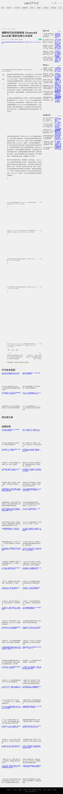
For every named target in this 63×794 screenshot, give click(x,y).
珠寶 (9, 349)
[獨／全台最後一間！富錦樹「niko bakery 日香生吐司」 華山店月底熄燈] (32, 435)
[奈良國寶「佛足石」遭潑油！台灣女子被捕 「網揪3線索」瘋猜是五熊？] (11, 475)
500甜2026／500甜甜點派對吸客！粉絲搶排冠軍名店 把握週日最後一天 (32, 582)
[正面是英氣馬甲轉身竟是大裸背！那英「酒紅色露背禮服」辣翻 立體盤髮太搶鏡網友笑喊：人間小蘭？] (11, 652)
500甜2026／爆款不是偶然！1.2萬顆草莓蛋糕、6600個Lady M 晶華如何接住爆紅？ (11, 622)
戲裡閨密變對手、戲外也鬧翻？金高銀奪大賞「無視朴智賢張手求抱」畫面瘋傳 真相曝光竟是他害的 (11, 503)
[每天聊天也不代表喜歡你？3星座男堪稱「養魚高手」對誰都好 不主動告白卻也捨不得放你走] (32, 475)
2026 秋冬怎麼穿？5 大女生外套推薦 (48, 148)
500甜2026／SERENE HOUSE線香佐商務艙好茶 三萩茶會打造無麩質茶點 (32, 642)
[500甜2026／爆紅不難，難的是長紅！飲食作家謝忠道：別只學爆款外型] (11, 593)
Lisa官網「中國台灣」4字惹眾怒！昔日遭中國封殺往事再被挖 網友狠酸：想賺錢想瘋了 (32, 543)
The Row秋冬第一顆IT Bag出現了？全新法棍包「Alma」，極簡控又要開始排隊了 (11, 701)
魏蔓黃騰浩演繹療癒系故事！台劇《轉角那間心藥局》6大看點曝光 (31, 720)
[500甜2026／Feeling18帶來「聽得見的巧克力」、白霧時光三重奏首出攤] (11, 732)
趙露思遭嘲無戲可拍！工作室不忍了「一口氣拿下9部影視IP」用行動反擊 (11, 543)
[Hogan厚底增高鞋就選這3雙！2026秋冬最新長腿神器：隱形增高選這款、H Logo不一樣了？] (32, 494)
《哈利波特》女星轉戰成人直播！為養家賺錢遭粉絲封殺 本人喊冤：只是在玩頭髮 (11, 563)
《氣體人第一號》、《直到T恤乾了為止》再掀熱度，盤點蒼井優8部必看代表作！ (11, 760)
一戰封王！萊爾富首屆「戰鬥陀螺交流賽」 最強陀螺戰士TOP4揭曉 (11, 582)
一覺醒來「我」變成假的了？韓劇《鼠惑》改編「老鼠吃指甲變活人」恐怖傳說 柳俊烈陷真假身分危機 (32, 681)
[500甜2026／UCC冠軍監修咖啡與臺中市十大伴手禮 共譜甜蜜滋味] (11, 672)
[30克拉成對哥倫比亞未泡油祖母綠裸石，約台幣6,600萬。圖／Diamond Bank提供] (24, 245)
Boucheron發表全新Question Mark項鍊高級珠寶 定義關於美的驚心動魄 (11, 387)
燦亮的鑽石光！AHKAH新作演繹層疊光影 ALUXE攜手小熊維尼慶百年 (11, 407)
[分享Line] (3, 79)
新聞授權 (20, 789)
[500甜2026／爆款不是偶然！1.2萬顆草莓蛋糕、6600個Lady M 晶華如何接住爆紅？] (11, 613)
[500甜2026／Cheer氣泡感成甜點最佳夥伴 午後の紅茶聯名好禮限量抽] (11, 633)
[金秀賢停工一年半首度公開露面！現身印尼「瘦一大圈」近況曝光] (11, 455)
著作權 (29, 789)
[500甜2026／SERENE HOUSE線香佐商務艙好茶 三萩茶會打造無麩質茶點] (32, 633)
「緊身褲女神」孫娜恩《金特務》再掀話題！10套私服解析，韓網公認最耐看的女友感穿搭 (48, 144)
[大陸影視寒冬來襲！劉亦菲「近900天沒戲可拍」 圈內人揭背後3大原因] (32, 732)
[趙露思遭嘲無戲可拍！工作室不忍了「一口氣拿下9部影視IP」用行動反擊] (11, 534)
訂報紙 (44, 789)
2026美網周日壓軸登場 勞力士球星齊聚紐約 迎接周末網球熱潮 (32, 621)
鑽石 (13, 349)
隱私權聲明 (34, 789)
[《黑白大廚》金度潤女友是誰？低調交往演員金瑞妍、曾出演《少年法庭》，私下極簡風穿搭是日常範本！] (11, 771)
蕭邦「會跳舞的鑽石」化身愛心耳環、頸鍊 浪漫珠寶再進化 (31, 387)
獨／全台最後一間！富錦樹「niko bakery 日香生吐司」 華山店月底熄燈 (32, 444)
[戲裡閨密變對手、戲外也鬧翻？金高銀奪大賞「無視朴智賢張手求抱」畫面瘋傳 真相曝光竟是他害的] (11, 494)
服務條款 (25, 789)
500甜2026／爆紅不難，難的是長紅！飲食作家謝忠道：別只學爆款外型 (11, 602)
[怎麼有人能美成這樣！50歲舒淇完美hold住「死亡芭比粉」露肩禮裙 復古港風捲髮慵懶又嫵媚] (32, 751)
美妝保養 (25, 8)
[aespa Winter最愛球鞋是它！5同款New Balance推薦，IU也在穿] (32, 514)
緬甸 (17, 349)
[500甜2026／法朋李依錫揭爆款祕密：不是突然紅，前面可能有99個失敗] (32, 593)
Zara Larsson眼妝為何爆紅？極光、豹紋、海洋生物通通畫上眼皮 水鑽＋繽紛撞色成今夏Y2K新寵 (10, 721)
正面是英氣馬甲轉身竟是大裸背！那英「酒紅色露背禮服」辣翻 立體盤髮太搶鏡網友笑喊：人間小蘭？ (11, 662)
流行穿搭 (17, 8)
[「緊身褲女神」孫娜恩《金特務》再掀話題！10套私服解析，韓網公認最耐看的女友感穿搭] (58, 143)
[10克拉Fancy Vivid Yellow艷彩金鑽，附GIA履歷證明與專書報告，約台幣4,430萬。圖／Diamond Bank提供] (24, 217)
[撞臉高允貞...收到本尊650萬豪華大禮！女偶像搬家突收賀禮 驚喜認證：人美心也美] (32, 455)
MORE (59, 31)
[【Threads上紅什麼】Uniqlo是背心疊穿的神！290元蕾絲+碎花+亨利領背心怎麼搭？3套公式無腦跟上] (32, 554)
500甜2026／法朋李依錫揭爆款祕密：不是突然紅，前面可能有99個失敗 (31, 602)
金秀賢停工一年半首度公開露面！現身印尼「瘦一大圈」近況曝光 (11, 463)
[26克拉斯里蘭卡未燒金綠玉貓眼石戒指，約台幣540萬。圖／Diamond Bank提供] (24, 274)
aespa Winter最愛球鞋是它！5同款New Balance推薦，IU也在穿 (32, 522)
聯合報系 (40, 789)
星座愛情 (53, 8)
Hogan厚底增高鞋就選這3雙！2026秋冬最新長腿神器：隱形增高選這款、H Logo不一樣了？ (32, 503)
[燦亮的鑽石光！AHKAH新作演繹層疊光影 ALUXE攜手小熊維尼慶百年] (11, 398)
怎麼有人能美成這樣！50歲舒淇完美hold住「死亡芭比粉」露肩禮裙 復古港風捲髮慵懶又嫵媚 (31, 760)
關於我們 (49, 789)
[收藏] (3, 83)
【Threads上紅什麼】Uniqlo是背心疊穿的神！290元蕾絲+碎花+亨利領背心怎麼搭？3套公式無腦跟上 (32, 563)
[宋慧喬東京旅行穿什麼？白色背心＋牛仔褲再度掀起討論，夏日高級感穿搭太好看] (58, 131)
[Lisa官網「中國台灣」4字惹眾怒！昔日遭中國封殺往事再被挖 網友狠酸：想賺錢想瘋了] (32, 534)
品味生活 (45, 8)
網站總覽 (54, 789)
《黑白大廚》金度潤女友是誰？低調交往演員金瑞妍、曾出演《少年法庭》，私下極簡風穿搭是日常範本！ (11, 780)
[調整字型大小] (3, 88)
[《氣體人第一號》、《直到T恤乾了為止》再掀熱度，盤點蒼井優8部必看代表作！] (11, 751)
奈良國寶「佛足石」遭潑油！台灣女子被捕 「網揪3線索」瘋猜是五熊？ (11, 484)
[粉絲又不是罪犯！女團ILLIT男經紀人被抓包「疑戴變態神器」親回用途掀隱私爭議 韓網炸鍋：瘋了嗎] (11, 514)
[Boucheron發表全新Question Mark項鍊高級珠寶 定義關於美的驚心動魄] (11, 378)
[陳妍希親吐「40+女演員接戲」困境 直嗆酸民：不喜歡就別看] (32, 652)
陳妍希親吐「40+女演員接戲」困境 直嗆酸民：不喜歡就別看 (32, 661)
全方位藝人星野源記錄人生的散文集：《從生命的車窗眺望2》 (10, 443)
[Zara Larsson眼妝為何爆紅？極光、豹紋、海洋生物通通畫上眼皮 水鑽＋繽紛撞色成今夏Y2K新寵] (11, 712)
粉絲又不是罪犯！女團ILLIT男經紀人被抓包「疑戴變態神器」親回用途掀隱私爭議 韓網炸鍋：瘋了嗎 (11, 523)
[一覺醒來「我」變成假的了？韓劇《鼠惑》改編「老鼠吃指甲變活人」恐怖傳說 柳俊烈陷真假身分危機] (32, 672)
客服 (16, 789)
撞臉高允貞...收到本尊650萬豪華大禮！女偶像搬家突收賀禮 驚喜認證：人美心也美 (32, 464)
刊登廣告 (8, 789)
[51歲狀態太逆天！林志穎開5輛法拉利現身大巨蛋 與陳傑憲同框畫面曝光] (32, 692)
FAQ (13, 789)
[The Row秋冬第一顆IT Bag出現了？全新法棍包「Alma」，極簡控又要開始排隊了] (11, 692)
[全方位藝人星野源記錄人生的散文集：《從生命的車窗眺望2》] (11, 435)
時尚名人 (9, 8)
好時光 (32, 8)
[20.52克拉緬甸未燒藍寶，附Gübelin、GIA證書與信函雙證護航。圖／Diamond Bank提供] (24, 189)
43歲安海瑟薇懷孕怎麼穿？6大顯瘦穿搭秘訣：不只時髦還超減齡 (48, 137)
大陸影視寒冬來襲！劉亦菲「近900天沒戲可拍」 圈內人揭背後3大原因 (32, 740)
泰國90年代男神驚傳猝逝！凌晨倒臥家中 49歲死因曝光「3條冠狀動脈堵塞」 (32, 780)
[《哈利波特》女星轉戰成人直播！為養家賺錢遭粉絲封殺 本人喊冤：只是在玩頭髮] (11, 554)
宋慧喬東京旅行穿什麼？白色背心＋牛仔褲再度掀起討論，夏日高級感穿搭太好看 (48, 132)
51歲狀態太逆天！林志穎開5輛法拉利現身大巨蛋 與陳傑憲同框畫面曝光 (32, 701)
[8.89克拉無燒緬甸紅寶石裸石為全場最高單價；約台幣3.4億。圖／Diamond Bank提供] (22, 55)
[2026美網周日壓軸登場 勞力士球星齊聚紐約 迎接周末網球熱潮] (32, 613)
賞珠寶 (38, 8)
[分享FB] (3, 74)
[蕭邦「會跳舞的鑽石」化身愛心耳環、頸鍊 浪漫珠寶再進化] (32, 378)
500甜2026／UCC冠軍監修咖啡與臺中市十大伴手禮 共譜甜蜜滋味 (11, 681)
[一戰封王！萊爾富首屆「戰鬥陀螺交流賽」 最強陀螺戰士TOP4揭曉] (11, 573)
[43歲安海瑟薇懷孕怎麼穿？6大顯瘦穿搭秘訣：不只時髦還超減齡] (58, 137)
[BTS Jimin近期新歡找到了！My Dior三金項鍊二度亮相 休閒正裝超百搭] (32, 398)
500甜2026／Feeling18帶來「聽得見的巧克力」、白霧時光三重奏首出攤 (11, 741)
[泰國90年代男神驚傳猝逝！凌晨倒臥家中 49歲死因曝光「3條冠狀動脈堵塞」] (32, 771)
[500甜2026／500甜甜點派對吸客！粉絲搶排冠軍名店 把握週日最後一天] (32, 573)
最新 (3, 8)
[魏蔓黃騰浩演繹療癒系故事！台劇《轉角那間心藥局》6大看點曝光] (32, 712)
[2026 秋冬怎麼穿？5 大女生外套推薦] (58, 149)
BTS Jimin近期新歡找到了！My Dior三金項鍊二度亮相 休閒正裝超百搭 (32, 407)
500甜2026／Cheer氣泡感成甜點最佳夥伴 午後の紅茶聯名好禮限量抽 (11, 641)
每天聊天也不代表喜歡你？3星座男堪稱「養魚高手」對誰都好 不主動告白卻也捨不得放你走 (32, 484)
